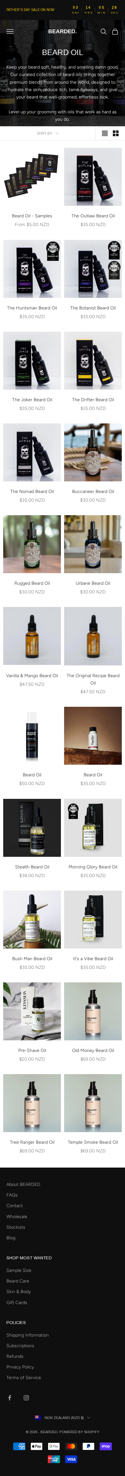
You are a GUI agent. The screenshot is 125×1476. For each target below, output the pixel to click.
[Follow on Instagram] (26, 1398)
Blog (10, 1238)
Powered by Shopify (79, 1432)
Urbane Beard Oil (93, 583)
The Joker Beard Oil (32, 399)
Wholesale (16, 1216)
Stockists (15, 1227)
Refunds (14, 1356)
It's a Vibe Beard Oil (93, 958)
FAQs (12, 1195)
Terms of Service (23, 1377)
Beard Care (17, 1281)
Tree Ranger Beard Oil (32, 1142)
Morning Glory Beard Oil (93, 867)
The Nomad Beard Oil (32, 491)
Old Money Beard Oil (93, 1050)
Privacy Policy (20, 1367)
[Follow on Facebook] (9, 1398)
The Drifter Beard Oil (93, 399)
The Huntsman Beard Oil (32, 308)
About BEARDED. (23, 1184)
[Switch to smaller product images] (116, 133)
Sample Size (18, 1270)
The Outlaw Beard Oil (93, 216)
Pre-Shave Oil (32, 1050)
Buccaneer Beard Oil (93, 491)
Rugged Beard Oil (32, 583)
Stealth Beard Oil (32, 867)
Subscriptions (20, 1345)
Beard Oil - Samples (32, 216)
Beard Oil (32, 775)
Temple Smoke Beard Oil (93, 1142)
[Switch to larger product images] (105, 133)
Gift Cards (16, 1302)
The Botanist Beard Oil (93, 308)
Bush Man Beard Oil (32, 958)
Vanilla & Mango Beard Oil (32, 675)
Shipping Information (27, 1335)
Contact (14, 1205)
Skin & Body (18, 1291)
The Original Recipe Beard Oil (93, 679)
